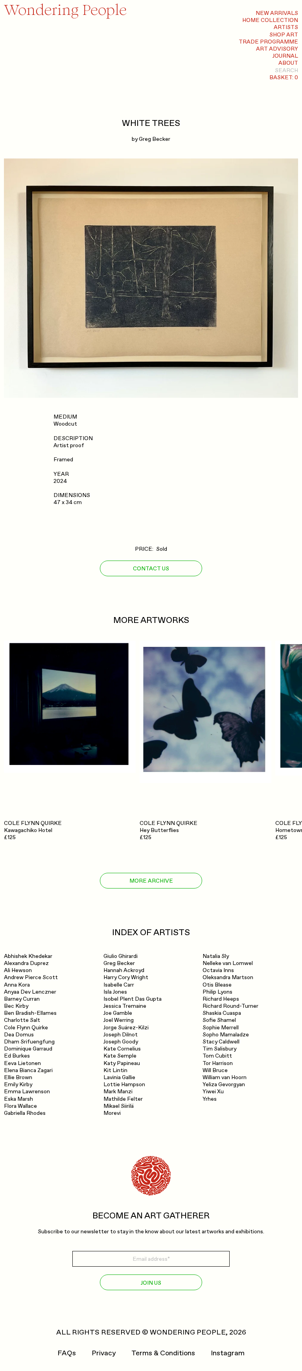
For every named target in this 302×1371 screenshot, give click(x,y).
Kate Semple (119, 1055)
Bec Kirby (16, 1006)
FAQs (66, 1353)
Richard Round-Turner (230, 1006)
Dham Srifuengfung (29, 1041)
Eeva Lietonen (22, 1063)
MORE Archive (151, 881)
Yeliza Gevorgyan (224, 1084)
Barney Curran (22, 999)
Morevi (112, 1113)
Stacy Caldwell (221, 1041)
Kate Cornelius (122, 1048)
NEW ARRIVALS (277, 13)
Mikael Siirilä (118, 1106)
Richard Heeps (221, 999)
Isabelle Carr (118, 984)
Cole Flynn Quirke (26, 1027)
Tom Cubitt (217, 1055)
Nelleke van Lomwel (228, 963)
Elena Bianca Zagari (28, 1070)
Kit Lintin (115, 1070)
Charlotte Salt (22, 1020)
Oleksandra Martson (228, 977)
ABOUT (288, 63)
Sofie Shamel (219, 1020)
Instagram (228, 1353)
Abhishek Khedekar (28, 956)
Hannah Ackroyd (123, 970)
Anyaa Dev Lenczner (30, 992)
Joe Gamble (117, 1013)
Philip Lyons (217, 992)
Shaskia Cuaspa (222, 1013)
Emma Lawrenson (27, 1091)
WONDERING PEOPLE (188, 1332)
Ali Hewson (18, 970)
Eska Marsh (18, 1099)
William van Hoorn (225, 1077)
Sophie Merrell (221, 1027)
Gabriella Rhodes (25, 1113)
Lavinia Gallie (119, 1077)
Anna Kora (17, 984)
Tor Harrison (218, 1063)
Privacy (104, 1353)
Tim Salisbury (219, 1048)
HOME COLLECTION (270, 20)
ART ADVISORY (277, 49)
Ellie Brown (18, 1077)
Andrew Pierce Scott (31, 977)
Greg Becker (154, 139)
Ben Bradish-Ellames (30, 1013)
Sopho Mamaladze (226, 1034)
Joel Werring (118, 1020)
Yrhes (210, 1099)
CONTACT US (151, 568)
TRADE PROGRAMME (268, 41)
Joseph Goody (120, 1041)
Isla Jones (115, 992)
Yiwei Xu (213, 1091)
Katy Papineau (121, 1063)
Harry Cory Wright (125, 977)
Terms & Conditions (163, 1353)
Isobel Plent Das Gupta (132, 999)
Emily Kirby (18, 1084)
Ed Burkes (17, 1055)
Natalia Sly (216, 956)
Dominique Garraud (28, 1048)
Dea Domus (19, 1034)
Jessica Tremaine (124, 1006)
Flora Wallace (20, 1106)
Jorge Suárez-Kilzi (126, 1027)
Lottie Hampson (124, 1084)
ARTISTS (286, 27)
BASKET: (283, 77)
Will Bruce (215, 1070)
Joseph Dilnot (120, 1034)
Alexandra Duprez (26, 963)
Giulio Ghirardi (120, 956)
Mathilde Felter (123, 1099)
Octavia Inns (218, 970)
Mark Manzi (118, 1091)
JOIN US (151, 1283)
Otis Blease (217, 984)
